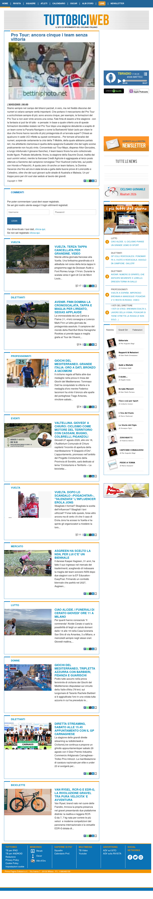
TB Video (83, 850)
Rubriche (110, 329)
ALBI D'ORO (87, 3)
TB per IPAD (12, 850)
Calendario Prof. (62, 853)
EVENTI (15, 418)
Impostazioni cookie (15, 866)
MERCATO (17, 546)
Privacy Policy (12, 859)
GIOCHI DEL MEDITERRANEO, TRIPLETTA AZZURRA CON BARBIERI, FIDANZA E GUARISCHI (75, 670)
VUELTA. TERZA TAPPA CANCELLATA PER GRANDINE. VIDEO (71, 249)
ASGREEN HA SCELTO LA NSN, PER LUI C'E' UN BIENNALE (73, 554)
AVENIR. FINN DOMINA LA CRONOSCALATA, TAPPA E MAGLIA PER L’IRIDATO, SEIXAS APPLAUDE (73, 307)
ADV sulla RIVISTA (112, 853)
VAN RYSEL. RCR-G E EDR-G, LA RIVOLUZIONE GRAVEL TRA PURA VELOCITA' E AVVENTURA (75, 794)
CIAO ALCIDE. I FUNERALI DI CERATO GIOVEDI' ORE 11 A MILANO (74, 612)
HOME (5, 3)
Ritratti (39, 850)
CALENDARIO (58, 3)
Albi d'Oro (41, 860)
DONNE (15, 660)
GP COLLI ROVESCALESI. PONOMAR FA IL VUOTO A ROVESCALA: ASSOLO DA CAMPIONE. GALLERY (128, 260)
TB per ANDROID (14, 853)
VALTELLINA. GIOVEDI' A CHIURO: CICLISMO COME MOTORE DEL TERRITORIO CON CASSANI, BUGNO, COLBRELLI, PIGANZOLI (73, 430)
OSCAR (73, 3)
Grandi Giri (123, 329)
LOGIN (14, 220)
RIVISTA (17, 3)
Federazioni (137, 329)
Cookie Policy (12, 863)
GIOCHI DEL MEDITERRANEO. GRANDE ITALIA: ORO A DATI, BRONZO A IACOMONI (75, 365)
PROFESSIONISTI (21, 356)
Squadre (58, 850)
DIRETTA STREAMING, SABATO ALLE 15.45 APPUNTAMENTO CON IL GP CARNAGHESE (74, 728)
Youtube (83, 853)
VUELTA (15, 242)
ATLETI (44, 3)
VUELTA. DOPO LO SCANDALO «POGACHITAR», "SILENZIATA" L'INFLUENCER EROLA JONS (75, 497)
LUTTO (15, 605)
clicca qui (40, 229)
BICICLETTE (18, 785)
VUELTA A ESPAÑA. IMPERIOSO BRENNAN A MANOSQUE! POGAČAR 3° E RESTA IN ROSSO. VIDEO (128, 296)
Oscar (39, 855)
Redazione (11, 856)
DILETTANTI (18, 297)
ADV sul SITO (109, 850)
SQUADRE (31, 3)
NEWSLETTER (117, 3)
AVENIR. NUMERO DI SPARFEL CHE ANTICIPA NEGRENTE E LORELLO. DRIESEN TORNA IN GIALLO (127, 278)
